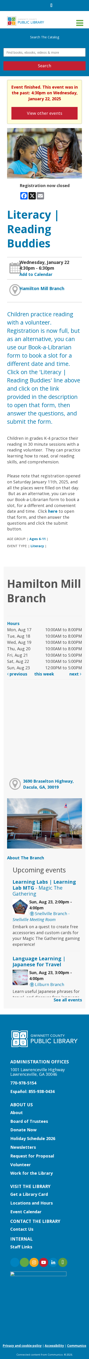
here (53, 511)
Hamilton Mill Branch (41, 288)
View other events (44, 113)
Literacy (37, 546)
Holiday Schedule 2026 (32, 1138)
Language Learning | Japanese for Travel (39, 961)
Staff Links (21, 1247)
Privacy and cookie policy (22, 1346)
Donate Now (23, 1129)
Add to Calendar (35, 274)
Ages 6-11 (37, 539)
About (16, 1112)
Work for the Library (31, 1173)
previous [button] (17, 674)
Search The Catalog (44, 37)
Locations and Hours (31, 1203)
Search (44, 65)
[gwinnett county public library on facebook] (14, 1262)
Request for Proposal (32, 1156)
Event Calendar (26, 1211)
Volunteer (20, 1164)
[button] (79, 23)
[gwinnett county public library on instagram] (34, 1262)
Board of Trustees (29, 1121)
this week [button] (44, 674)
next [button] (74, 674)
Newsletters (23, 1147)
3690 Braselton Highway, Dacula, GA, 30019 (48, 784)
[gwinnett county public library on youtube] (43, 1262)
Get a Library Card (29, 1194)
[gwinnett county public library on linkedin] (53, 1262)
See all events (68, 1000)
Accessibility (54, 1346)
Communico (76, 1346)
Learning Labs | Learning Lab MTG (44, 887)
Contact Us (21, 1229)
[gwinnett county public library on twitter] (24, 1262)
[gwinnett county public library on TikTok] (62, 1262)
